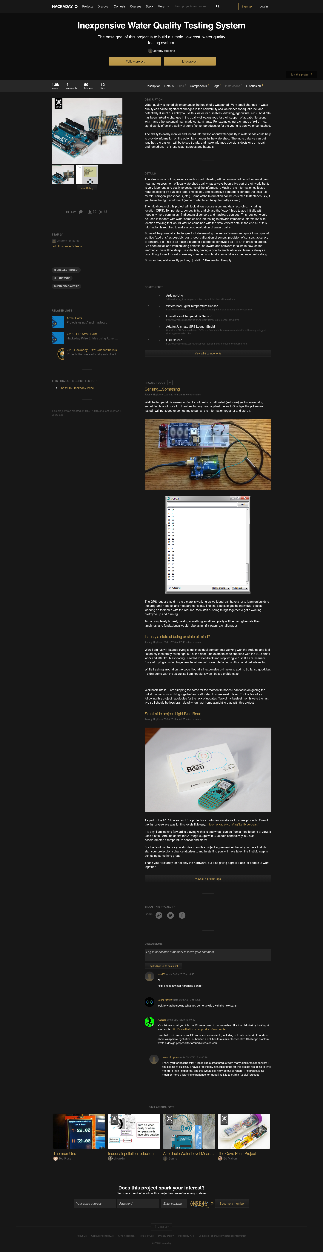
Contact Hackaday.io (102, 1235)
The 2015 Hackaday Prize (58, 103)
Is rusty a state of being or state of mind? (177, 636)
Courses (135, 6)
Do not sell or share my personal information (222, 1235)
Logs (217, 86)
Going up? (163, 1226)
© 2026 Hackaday (161, 1243)
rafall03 (161, 974)
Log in (264, 6)
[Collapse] (170, 382)
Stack (149, 6)
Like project (189, 61)
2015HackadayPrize (66, 286)
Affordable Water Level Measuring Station (196, 1153)
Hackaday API (186, 1235)
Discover (103, 6)
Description (153, 86)
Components (199, 86)
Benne (172, 1158)
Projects (87, 6)
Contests (120, 6)
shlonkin (119, 1158)
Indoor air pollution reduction (130, 1153)
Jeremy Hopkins (164, 51)
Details (169, 86)
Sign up (247, 6)
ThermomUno (64, 1153)
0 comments (194, 394)
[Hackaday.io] (65, 6)
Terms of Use (146, 1235)
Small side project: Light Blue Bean (173, 713)
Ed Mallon (230, 1158)
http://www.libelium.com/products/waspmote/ (199, 1029)
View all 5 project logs (208, 879)
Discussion (254, 86)
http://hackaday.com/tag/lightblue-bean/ (232, 824)
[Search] (218, 6)
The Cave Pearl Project (237, 1153)
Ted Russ (65, 1158)
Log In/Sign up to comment (163, 966)
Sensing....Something (162, 389)
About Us (82, 1235)
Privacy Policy (166, 1235)
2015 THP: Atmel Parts (82, 334)
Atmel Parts (74, 318)
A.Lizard (162, 1019)
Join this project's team (67, 246)
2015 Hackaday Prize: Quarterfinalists (92, 350)
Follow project (135, 61)
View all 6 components (208, 353)
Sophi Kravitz (165, 999)
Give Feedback (126, 1235)
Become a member (129, 1193)
